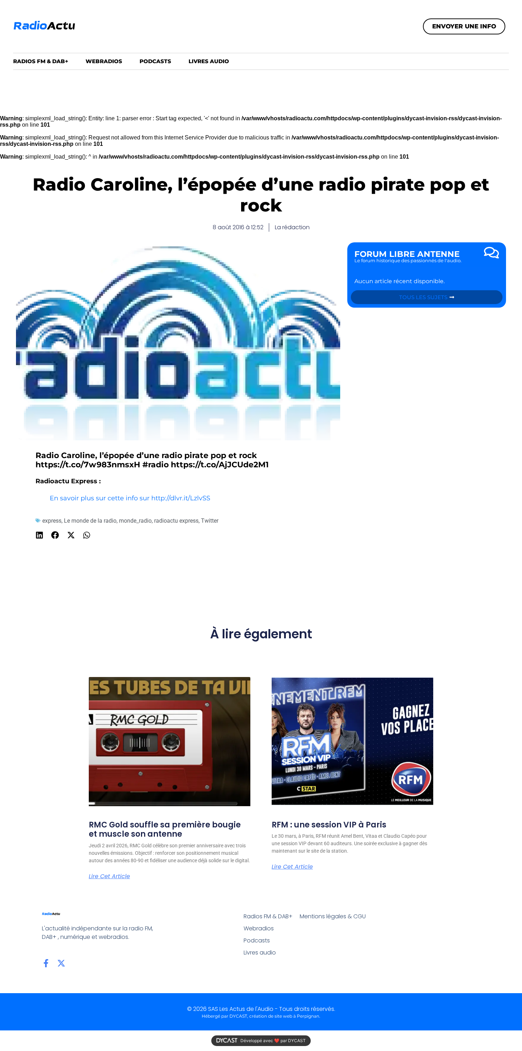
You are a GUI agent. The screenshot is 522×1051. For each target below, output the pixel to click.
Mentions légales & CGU (333, 916)
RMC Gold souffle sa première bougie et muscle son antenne (165, 829)
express (51, 520)
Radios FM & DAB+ (40, 61)
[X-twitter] (61, 963)
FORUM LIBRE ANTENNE (407, 254)
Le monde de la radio (90, 520)
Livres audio (209, 61)
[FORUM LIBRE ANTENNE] (491, 252)
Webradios (104, 61)
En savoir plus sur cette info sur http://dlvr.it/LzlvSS (130, 498)
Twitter (209, 520)
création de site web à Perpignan (284, 1016)
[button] (40, 535)
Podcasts (155, 61)
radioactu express (176, 520)
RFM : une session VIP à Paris (329, 824)
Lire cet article (109, 876)
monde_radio (135, 520)
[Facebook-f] (46, 963)
